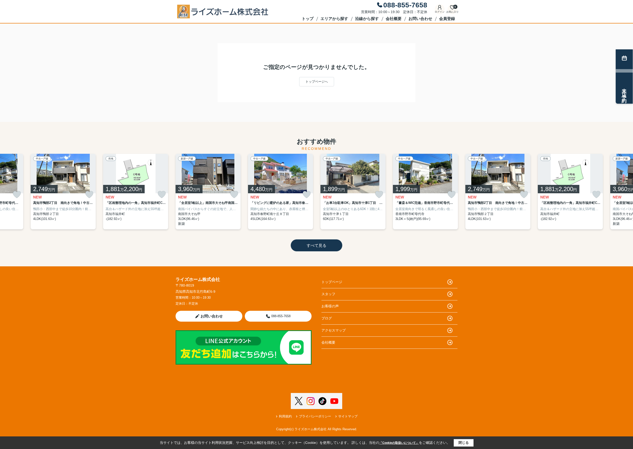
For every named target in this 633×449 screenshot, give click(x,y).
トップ (308, 19)
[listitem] (208, 192)
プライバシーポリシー (315, 416)
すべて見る (316, 245)
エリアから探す (334, 19)
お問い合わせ (420, 19)
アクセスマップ (333, 330)
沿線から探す (367, 19)
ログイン (440, 11)
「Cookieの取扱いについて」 (399, 443)
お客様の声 (330, 306)
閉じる (463, 443)
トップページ (331, 282)
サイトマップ (348, 416)
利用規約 (285, 416)
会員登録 (447, 19)
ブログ (326, 318)
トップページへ (316, 81)
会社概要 (394, 19)
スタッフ (328, 294)
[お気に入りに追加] (17, 194)
